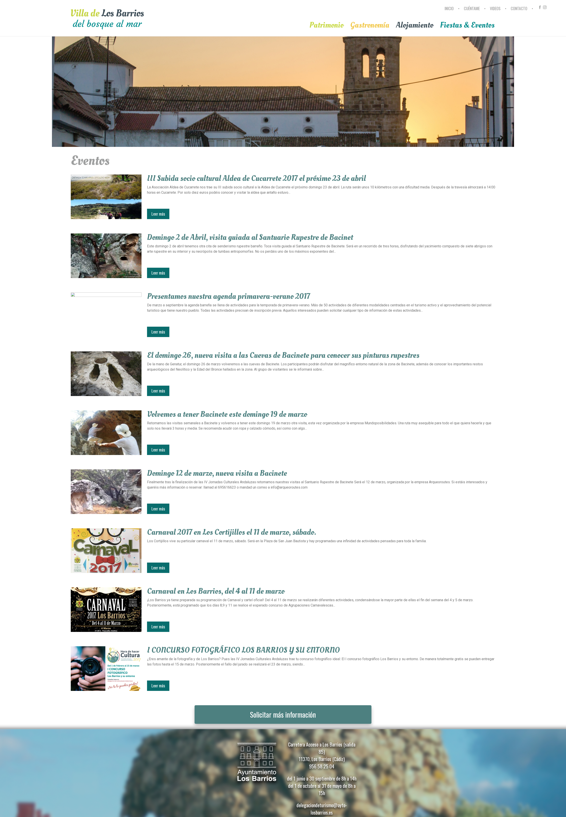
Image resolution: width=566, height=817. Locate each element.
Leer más (158, 214)
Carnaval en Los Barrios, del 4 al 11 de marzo (216, 591)
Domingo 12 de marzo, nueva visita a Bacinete (217, 473)
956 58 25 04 (321, 766)
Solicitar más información (283, 714)
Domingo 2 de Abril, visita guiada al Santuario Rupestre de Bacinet (250, 237)
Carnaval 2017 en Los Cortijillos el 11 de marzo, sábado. (231, 532)
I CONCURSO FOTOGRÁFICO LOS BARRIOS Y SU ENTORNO (243, 650)
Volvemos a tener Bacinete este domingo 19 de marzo (227, 414)
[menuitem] (449, 10)
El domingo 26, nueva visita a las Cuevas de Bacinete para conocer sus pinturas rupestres (283, 355)
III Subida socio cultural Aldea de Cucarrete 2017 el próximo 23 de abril (256, 178)
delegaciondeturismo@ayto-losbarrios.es (321, 809)
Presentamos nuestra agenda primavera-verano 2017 (228, 296)
